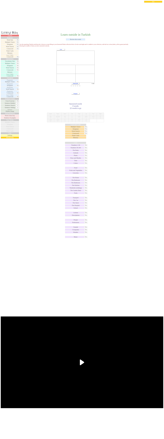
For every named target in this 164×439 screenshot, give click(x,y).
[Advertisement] (82, 17)
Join (153, 1)
